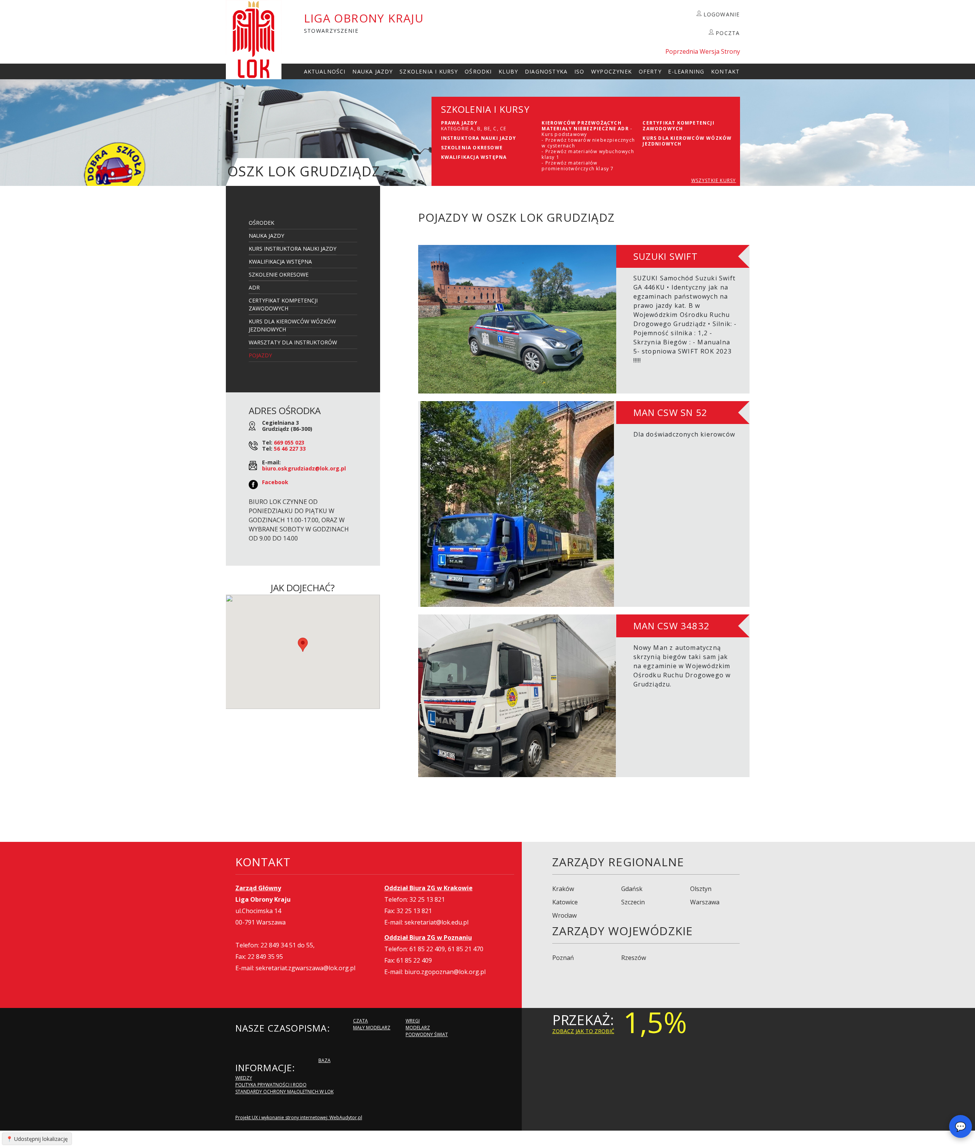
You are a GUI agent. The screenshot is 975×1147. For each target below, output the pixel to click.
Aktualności (325, 71)
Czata (360, 1020)
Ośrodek (261, 222)
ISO (579, 71)
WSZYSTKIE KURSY (713, 180)
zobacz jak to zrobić (583, 1031)
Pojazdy (260, 355)
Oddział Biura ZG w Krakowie (428, 888)
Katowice (565, 902)
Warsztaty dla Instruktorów (293, 342)
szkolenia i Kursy (429, 71)
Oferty (650, 71)
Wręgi (413, 1020)
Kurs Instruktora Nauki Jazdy (292, 248)
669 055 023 (289, 442)
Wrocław (564, 915)
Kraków (563, 889)
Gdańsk (632, 889)
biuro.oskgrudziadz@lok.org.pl (304, 468)
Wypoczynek (611, 71)
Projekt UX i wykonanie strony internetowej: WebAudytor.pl (298, 1117)
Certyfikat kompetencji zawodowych (283, 304)
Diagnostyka (546, 71)
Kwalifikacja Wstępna (280, 261)
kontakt (725, 71)
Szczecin (633, 902)
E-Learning (686, 71)
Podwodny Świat (427, 1034)
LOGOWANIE (721, 14)
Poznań (563, 957)
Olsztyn (700, 889)
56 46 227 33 (290, 448)
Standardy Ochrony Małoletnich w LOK (284, 1091)
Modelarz (418, 1027)
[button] (303, 645)
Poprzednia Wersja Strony (702, 51)
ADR (254, 287)
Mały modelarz (371, 1027)
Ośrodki (478, 71)
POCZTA (728, 33)
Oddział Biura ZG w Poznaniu (428, 937)
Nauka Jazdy (372, 71)
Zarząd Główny (258, 888)
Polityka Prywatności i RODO (271, 1084)
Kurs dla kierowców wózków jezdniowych (292, 325)
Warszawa (704, 902)
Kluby (508, 71)
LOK (253, 39)
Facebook (275, 482)
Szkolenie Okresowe (278, 274)
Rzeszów (633, 957)
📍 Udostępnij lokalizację (37, 1138)
